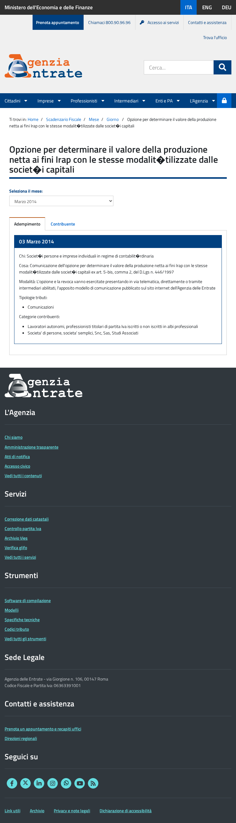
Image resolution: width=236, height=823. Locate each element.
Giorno (113, 119)
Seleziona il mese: (26, 191)
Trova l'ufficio (215, 37)
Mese (94, 119)
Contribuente (63, 224)
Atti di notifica (17, 456)
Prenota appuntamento (57, 22)
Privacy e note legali (72, 810)
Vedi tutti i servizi (20, 557)
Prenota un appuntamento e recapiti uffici (43, 728)
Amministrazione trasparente (31, 447)
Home (33, 119)
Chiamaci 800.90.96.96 (109, 22)
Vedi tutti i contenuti (23, 475)
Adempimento (27, 224)
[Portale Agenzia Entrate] (43, 67)
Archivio (37, 810)
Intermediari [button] (126, 100)
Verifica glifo (16, 547)
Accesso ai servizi (163, 22)
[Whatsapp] (66, 783)
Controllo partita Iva (23, 528)
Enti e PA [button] (164, 100)
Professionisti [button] (84, 100)
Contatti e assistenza (207, 22)
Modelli (11, 610)
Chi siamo (13, 437)
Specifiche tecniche (22, 619)
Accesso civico (17, 466)
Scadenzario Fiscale (63, 119)
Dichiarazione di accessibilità (125, 810)
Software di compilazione (28, 600)
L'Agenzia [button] (199, 100)
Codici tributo (17, 629)
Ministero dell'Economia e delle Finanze (49, 7)
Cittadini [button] (13, 100)
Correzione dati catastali (27, 519)
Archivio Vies (16, 538)
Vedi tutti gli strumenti (25, 638)
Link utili (12, 810)
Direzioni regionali (21, 738)
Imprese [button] (46, 100)
